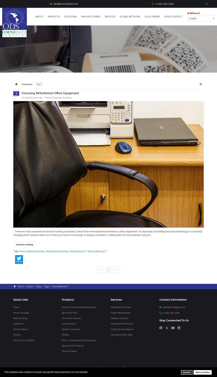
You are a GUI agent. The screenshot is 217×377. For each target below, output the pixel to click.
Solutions (70, 16)
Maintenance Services (121, 307)
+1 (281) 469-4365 (164, 4)
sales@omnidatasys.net (65, 4)
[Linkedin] (179, 328)
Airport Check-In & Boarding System (79, 307)
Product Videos (69, 351)
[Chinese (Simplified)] (191, 13)
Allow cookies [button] (203, 372)
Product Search (20, 329)
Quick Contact (173, 16)
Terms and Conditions (23, 340)
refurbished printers (58, 251)
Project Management (120, 313)
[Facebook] (160, 328)
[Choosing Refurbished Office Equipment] (108, 164)
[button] (201, 84)
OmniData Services (32, 97)
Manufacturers (90, 16)
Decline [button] (186, 372)
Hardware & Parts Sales (122, 335)
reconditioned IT (98, 251)
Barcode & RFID (69, 313)
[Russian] (196, 13)
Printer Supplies (53, 98)
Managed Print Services (122, 324)
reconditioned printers (33, 251)
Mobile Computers (71, 329)
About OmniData (21, 313)
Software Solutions (119, 318)
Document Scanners (71, 318)
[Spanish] (199, 13)
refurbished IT (79, 251)
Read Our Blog (20, 318)
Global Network (130, 16)
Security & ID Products (72, 346)
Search (207, 3)
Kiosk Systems (69, 324)
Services (110, 16)
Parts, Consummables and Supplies (79, 340)
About (39, 16)
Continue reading (24, 244)
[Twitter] (166, 328)
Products (54, 16)
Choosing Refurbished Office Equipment (50, 93)
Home (16, 307)
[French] (193, 13)
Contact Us (18, 324)
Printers (65, 335)
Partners (17, 335)
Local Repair (152, 16)
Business (67, 98)
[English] (188, 13)
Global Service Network (122, 329)
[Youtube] (173, 328)
